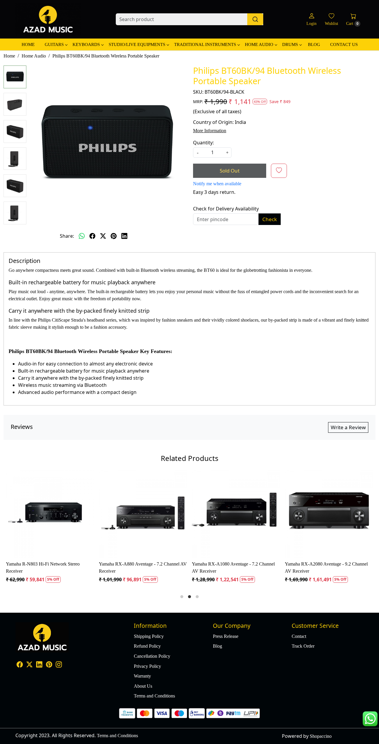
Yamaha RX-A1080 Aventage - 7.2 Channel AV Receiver (233, 567)
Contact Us (344, 44)
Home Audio (259, 44)
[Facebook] (19, 665)
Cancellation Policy (152, 656)
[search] (255, 19)
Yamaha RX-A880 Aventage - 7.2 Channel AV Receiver (143, 567)
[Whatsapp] (81, 236)
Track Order (303, 646)
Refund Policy (147, 646)
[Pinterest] (49, 665)
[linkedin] (124, 236)
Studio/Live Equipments (137, 44)
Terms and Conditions (154, 695)
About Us (143, 686)
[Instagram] (58, 665)
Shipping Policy (149, 636)
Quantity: (203, 142)
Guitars (54, 44)
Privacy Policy (147, 666)
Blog (314, 44)
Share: (67, 236)
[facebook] (92, 236)
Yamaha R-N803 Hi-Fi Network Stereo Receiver (43, 567)
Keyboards (86, 44)
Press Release (225, 636)
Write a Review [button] (348, 427)
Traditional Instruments (205, 44)
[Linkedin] (39, 665)
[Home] (48, 19)
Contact (299, 636)
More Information (209, 130)
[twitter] (103, 236)
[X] (29, 665)
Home (28, 44)
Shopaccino (321, 736)
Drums (290, 44)
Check (269, 219)
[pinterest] (113, 236)
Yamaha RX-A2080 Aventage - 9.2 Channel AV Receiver (326, 567)
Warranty (142, 675)
